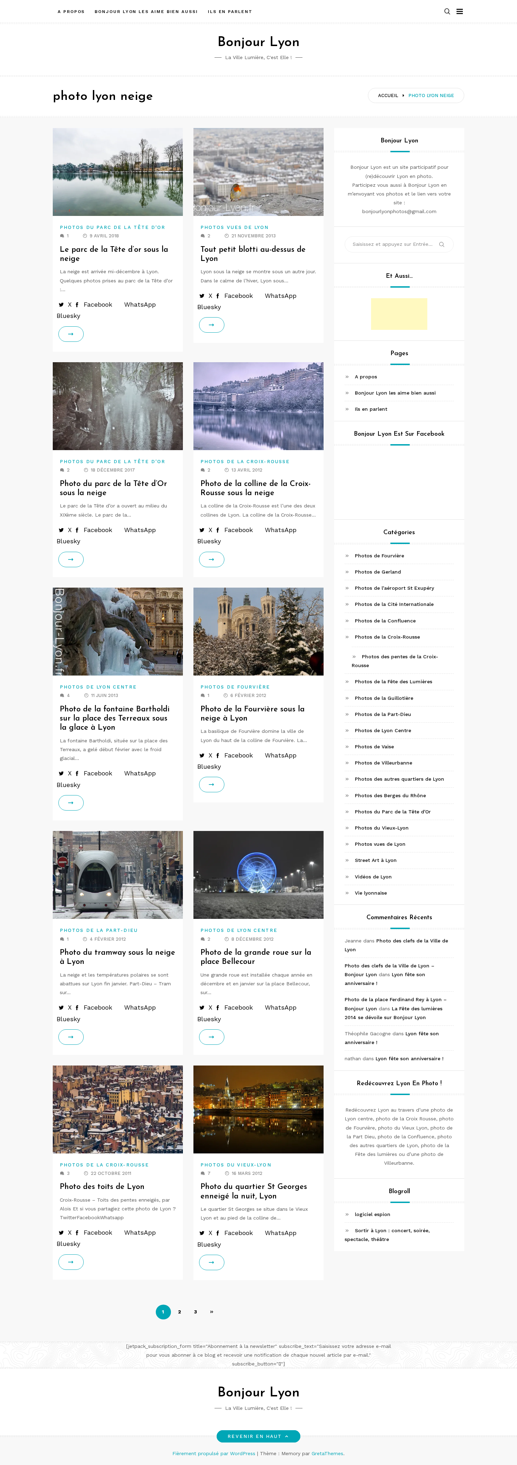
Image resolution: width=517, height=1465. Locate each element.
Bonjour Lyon (258, 43)
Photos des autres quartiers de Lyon (399, 779)
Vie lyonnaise (371, 893)
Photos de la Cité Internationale (394, 604)
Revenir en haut (255, 1436)
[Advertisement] (399, 314)
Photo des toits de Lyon (102, 1187)
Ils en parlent (230, 11)
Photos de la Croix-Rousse (245, 461)
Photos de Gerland (378, 572)
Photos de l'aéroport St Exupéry (394, 588)
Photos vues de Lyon (234, 227)
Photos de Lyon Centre (98, 687)
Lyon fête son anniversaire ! (409, 1058)
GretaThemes (327, 1453)
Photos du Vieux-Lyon (236, 1164)
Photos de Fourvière (235, 687)
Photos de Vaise (374, 746)
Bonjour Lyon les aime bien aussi (146, 11)
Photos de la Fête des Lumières (393, 681)
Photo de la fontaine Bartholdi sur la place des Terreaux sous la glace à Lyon (115, 718)
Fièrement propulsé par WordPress (214, 1453)
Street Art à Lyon (376, 860)
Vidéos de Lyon (373, 876)
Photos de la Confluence (385, 620)
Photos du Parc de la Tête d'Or (112, 227)
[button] (447, 11)
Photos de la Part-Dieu (99, 930)
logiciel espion (372, 1214)
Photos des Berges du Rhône (390, 795)
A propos (71, 11)
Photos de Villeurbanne (383, 763)
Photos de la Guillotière (384, 698)
